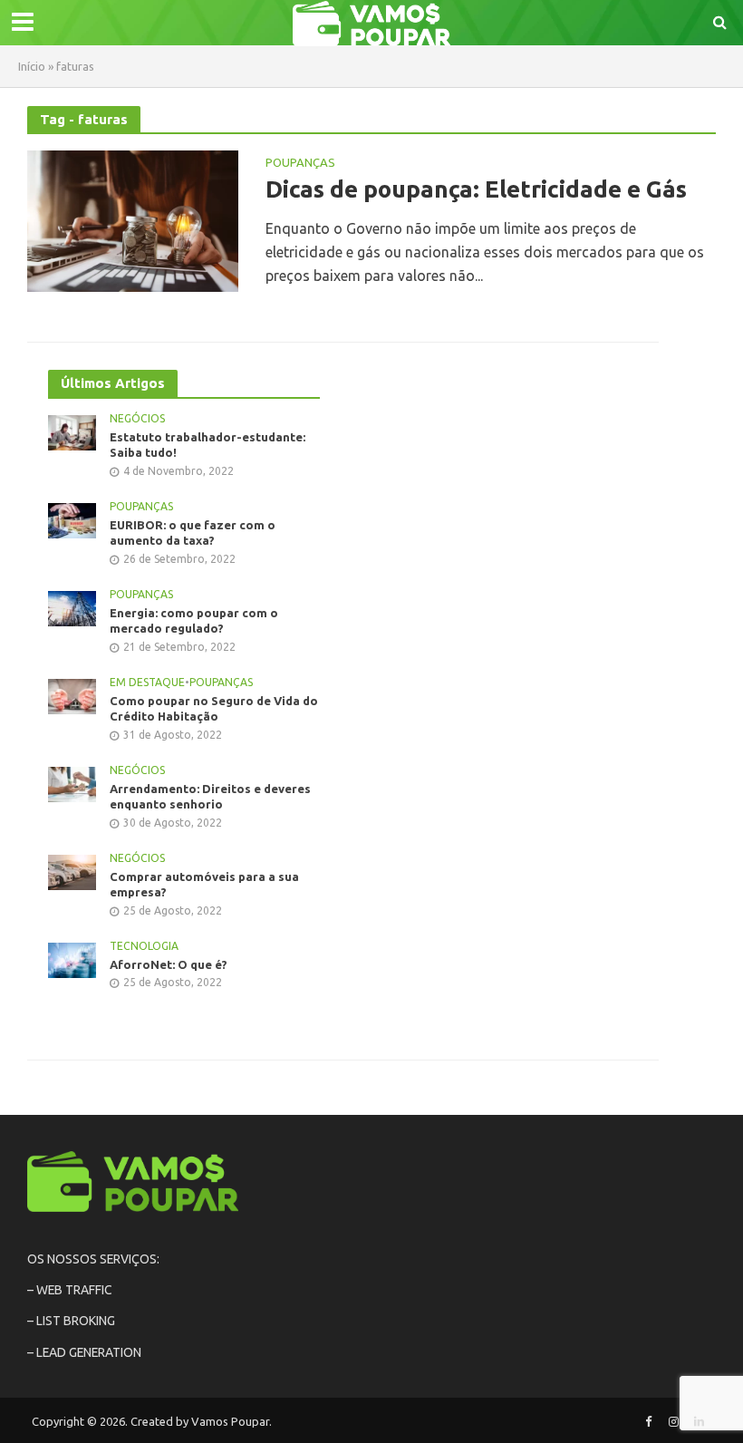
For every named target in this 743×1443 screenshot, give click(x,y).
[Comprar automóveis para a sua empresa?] (72, 871)
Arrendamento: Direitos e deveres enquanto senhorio (210, 796)
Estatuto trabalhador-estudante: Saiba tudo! (207, 445)
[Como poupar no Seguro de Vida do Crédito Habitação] (72, 695)
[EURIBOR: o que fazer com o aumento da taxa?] (72, 519)
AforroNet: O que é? (168, 964)
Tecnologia (144, 946)
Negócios (137, 418)
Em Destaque (147, 682)
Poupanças (300, 163)
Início (31, 66)
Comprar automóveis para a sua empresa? (204, 884)
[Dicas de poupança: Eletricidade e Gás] (132, 219)
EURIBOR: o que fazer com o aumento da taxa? (192, 532)
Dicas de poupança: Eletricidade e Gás (476, 189)
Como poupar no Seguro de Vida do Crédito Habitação (214, 708)
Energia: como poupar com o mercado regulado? (194, 620)
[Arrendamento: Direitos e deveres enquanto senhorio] (72, 783)
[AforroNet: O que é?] (72, 959)
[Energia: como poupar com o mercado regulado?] (72, 607)
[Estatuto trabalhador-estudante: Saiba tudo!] (72, 431)
